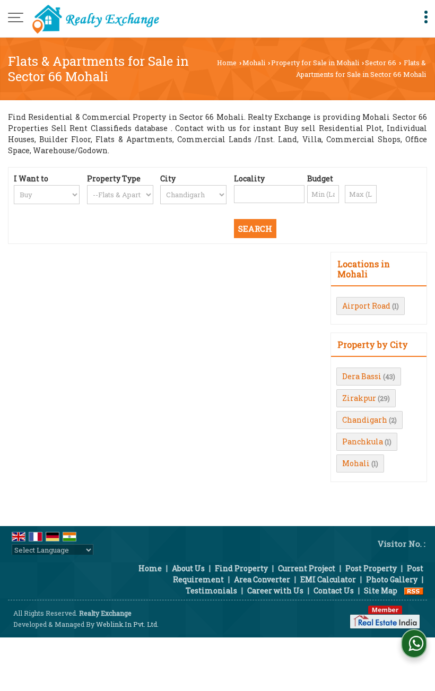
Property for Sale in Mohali (315, 62)
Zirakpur (359, 398)
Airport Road (366, 306)
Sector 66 (380, 62)
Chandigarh (364, 420)
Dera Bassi (361, 376)
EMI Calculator (328, 579)
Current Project (306, 568)
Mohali (253, 62)
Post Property (371, 568)
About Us (188, 568)
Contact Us (334, 590)
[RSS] (413, 590)
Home (227, 62)
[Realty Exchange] (95, 18)
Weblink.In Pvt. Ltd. (127, 624)
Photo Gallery (391, 579)
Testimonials (211, 590)
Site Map (380, 590)
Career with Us (275, 590)
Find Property (241, 568)
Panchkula (362, 441)
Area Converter (262, 579)
